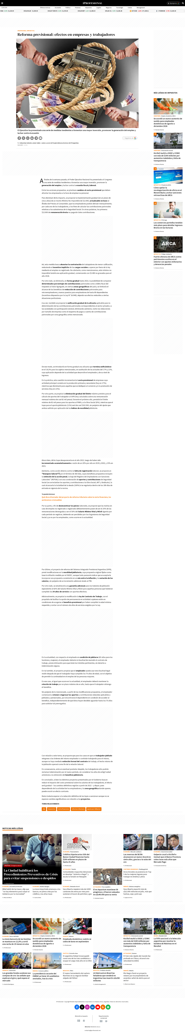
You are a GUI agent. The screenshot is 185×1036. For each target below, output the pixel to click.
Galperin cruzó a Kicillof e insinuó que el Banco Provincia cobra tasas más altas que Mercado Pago (167, 858)
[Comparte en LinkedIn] (32, 138)
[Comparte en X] (23, 138)
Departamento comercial (104, 1017)
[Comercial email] (101, 1021)
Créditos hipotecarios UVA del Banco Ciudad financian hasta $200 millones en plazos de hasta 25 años (76, 858)
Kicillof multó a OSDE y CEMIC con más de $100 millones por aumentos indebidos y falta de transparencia (167, 157)
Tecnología (119, 8)
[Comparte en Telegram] (36, 138)
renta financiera (63, 809)
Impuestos (88, 8)
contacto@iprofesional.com (93, 1030)
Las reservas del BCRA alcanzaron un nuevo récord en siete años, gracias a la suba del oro (137, 858)
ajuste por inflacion (93, 809)
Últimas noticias (45, 8)
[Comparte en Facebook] (19, 138)
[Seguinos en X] (82, 1007)
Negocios (108, 8)
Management (141, 8)
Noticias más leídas (12, 828)
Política (68, 8)
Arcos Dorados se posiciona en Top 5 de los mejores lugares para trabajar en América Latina (137, 874)
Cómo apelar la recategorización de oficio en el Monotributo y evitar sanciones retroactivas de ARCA (168, 191)
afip (44, 809)
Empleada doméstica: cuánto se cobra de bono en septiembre (77, 940)
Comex (130, 8)
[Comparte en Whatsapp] (27, 138)
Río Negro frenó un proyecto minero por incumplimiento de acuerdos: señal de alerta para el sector (136, 977)
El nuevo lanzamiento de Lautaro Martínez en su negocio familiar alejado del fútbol (76, 975)
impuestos (51, 809)
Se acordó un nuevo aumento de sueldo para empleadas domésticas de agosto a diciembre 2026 (168, 122)
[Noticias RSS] (102, 1007)
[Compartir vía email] (40, 138)
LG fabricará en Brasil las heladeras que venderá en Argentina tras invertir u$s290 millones (106, 977)
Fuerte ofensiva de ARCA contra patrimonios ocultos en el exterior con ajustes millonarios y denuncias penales (168, 261)
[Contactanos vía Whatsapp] (84, 1021)
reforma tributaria (78, 809)
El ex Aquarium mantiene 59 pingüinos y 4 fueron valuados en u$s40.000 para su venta (106, 892)
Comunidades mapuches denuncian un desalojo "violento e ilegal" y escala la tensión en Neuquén (77, 874)
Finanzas (77, 8)
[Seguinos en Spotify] (108, 1007)
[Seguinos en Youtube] (97, 1007)
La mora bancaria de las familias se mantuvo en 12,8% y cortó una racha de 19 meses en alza (16, 941)
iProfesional (22, 31)
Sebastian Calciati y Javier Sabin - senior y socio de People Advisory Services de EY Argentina (49, 143)
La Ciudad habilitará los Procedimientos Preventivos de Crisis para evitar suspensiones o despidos (31, 874)
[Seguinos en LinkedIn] (92, 1007)
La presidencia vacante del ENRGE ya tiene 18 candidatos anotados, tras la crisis (46, 976)
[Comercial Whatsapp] (106, 1021)
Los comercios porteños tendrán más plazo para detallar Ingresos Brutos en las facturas (168, 225)
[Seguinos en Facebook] (76, 1007)
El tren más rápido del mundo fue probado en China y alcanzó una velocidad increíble (136, 958)
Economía (58, 8)
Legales (98, 8)
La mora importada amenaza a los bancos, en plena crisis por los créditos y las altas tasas (46, 891)
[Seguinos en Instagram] (87, 1007)
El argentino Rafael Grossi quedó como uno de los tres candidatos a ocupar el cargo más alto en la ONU (77, 958)
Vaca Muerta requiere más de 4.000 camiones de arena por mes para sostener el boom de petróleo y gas (77, 891)
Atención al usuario (81, 1016)
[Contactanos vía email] (79, 1021)
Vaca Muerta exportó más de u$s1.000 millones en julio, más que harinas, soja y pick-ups (137, 891)
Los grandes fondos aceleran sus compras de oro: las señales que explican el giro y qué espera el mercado (16, 977)
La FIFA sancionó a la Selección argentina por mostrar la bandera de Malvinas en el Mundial (167, 942)
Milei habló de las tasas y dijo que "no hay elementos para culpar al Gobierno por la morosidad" (15, 891)
